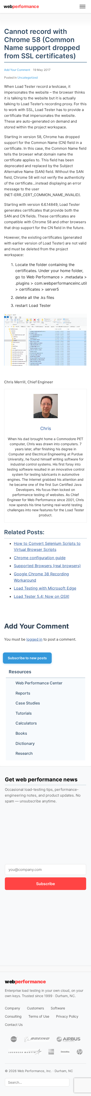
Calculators (26, 723)
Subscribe (45, 883)
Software (58, 1008)
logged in (34, 639)
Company (12, 1008)
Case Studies (28, 703)
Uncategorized (27, 77)
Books (21, 733)
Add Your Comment (17, 70)
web (21, 6)
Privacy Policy (67, 1016)
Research (24, 753)
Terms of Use (38, 1016)
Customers (35, 1008)
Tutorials (24, 713)
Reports (23, 693)
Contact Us (14, 1024)
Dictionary (25, 743)
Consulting (13, 1016)
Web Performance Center (39, 683)
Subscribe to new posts (27, 658)
